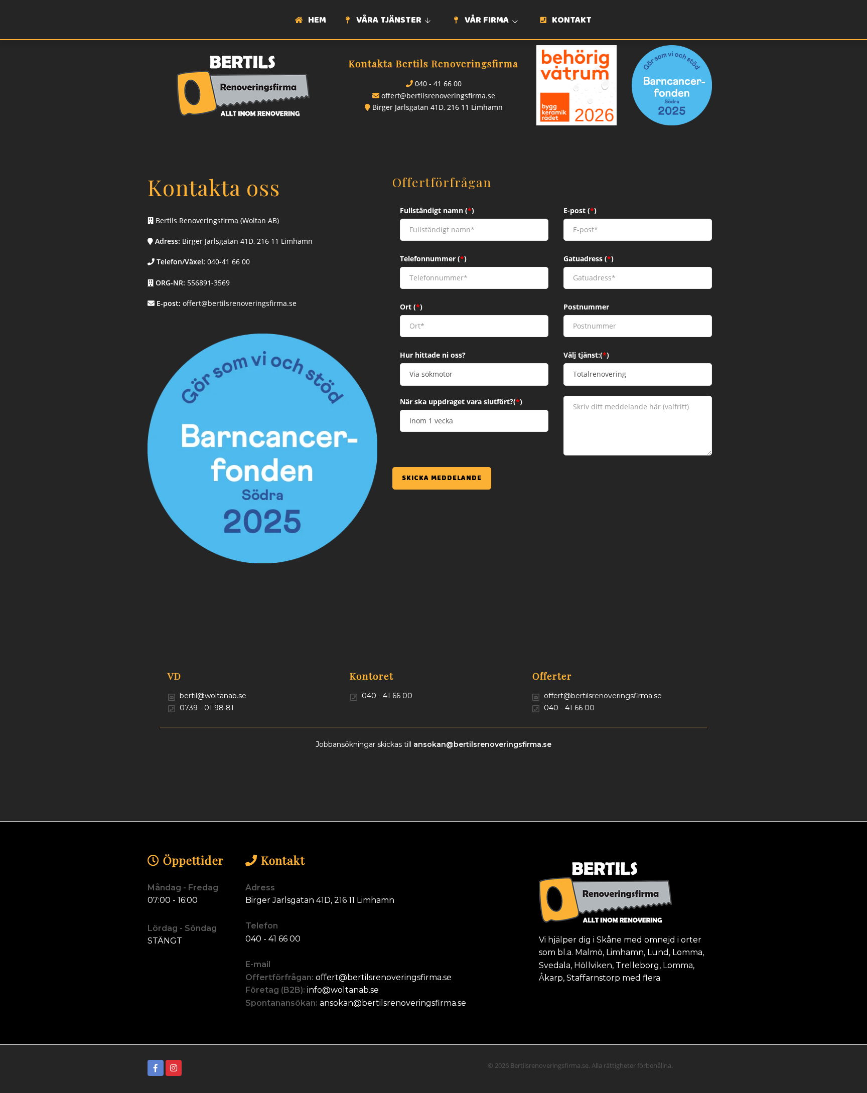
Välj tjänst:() (586, 355)
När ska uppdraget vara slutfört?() (461, 401)
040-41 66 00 (228, 261)
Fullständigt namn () (437, 210)
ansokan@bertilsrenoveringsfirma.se (482, 744)
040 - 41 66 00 (438, 83)
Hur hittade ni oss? (433, 355)
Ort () (411, 306)
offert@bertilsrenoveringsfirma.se (438, 95)
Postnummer (586, 306)
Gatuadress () (588, 258)
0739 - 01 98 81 (207, 707)
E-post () (580, 210)
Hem (316, 21)
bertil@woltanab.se (213, 695)
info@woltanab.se (343, 990)
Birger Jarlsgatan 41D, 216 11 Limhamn (437, 107)
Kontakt (571, 21)
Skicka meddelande (442, 479)
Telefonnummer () (433, 258)
